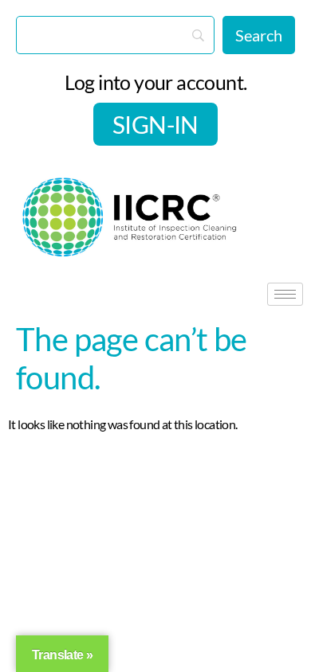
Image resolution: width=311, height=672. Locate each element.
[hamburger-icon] (285, 294)
